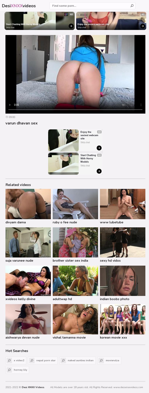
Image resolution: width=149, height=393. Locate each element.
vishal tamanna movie (69, 337)
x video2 (19, 360)
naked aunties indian (81, 360)
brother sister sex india (70, 260)
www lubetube (111, 222)
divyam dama (15, 222)
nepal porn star (46, 360)
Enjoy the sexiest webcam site (93, 24)
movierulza (112, 360)
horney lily (20, 370)
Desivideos (19, 6)
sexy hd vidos (110, 260)
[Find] (132, 6)
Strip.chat (10, 27)
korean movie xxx (113, 337)
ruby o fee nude (65, 222)
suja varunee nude (19, 260)
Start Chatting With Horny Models (23, 24)
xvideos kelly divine (20, 299)
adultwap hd (62, 299)
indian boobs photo (114, 299)
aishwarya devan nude (22, 337)
